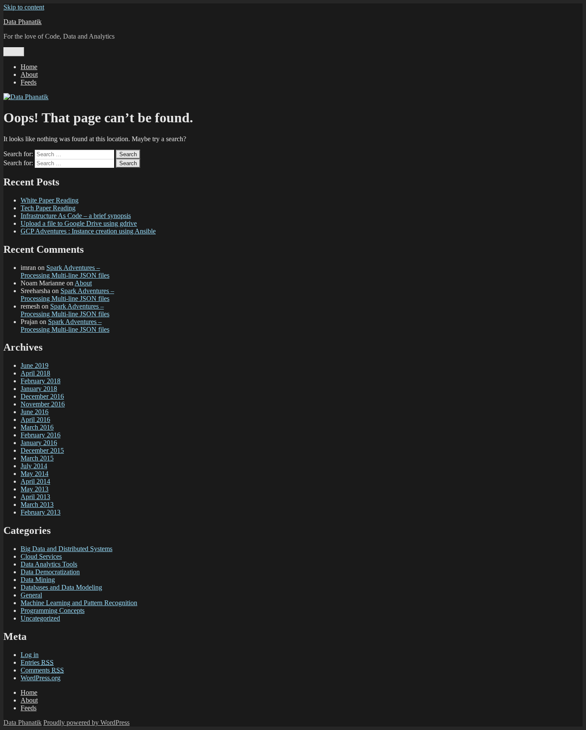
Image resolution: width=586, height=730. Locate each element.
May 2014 (34, 473)
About (29, 74)
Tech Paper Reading (48, 208)
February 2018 (40, 381)
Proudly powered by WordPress (86, 722)
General (31, 595)
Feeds (28, 82)
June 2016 (34, 411)
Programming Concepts (53, 610)
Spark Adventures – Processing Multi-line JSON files (65, 271)
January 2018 (39, 388)
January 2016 (39, 442)
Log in (30, 654)
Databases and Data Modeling (61, 587)
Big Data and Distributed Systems (66, 548)
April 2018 (35, 373)
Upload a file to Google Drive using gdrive (79, 223)
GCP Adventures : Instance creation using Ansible (88, 231)
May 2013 (34, 489)
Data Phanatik (22, 21)
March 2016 (37, 427)
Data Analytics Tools (49, 564)
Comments (42, 670)
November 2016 (43, 404)
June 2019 (34, 365)
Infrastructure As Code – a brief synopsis (76, 215)
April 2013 (35, 496)
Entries (37, 662)
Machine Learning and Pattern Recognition (79, 602)
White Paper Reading (50, 200)
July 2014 (34, 466)
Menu (14, 51)
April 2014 (35, 481)
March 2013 (37, 504)
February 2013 (40, 512)
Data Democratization (50, 572)
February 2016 (40, 435)
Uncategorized (40, 618)
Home (29, 66)
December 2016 (42, 396)
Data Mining (38, 579)
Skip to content (23, 7)
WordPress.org (40, 678)
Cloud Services (41, 556)
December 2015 (42, 450)
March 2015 (37, 458)
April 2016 (35, 419)
